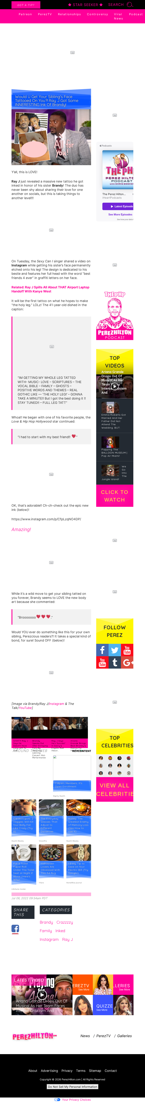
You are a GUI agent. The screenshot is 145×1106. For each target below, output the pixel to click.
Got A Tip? (25, 5)
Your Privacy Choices (76, 1099)
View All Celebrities (114, 789)
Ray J (67, 939)
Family (46, 930)
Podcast (136, 14)
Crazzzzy (65, 922)
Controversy (97, 14)
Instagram (56, 704)
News (85, 1036)
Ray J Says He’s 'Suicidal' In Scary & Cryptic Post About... (58, 746)
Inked (60, 930)
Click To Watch (114, 496)
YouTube (25, 708)
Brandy (46, 922)
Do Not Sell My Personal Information (72, 1086)
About (32, 1071)
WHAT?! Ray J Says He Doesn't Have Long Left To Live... (20, 746)
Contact (111, 1071)
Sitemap (95, 1071)
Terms (80, 1071)
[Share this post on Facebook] (15, 928)
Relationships (69, 14)
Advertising (49, 1071)
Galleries (124, 1036)
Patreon (25, 14)
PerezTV (45, 14)
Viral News (118, 16)
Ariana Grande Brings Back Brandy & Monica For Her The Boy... (78, 746)
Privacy (67, 1071)
